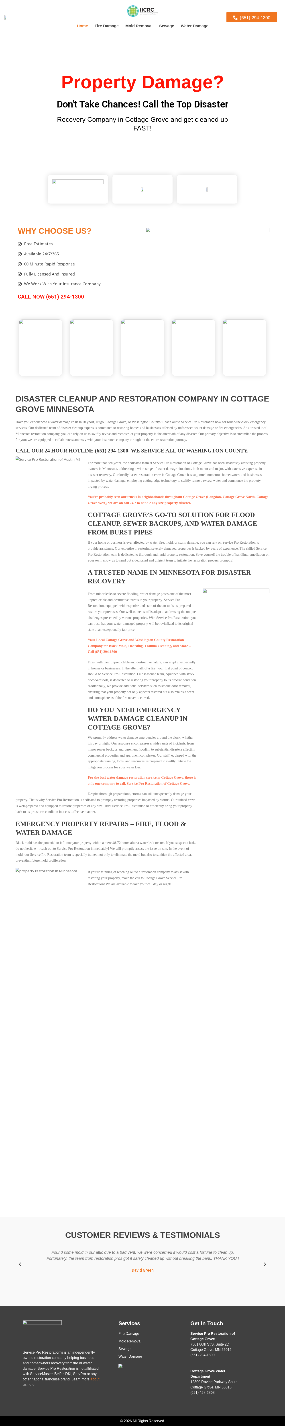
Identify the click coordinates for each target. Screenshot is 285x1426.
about (94, 1379)
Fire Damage (107, 26)
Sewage (166, 26)
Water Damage (194, 26)
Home (82, 26)
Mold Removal (139, 26)
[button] (20, 1264)
